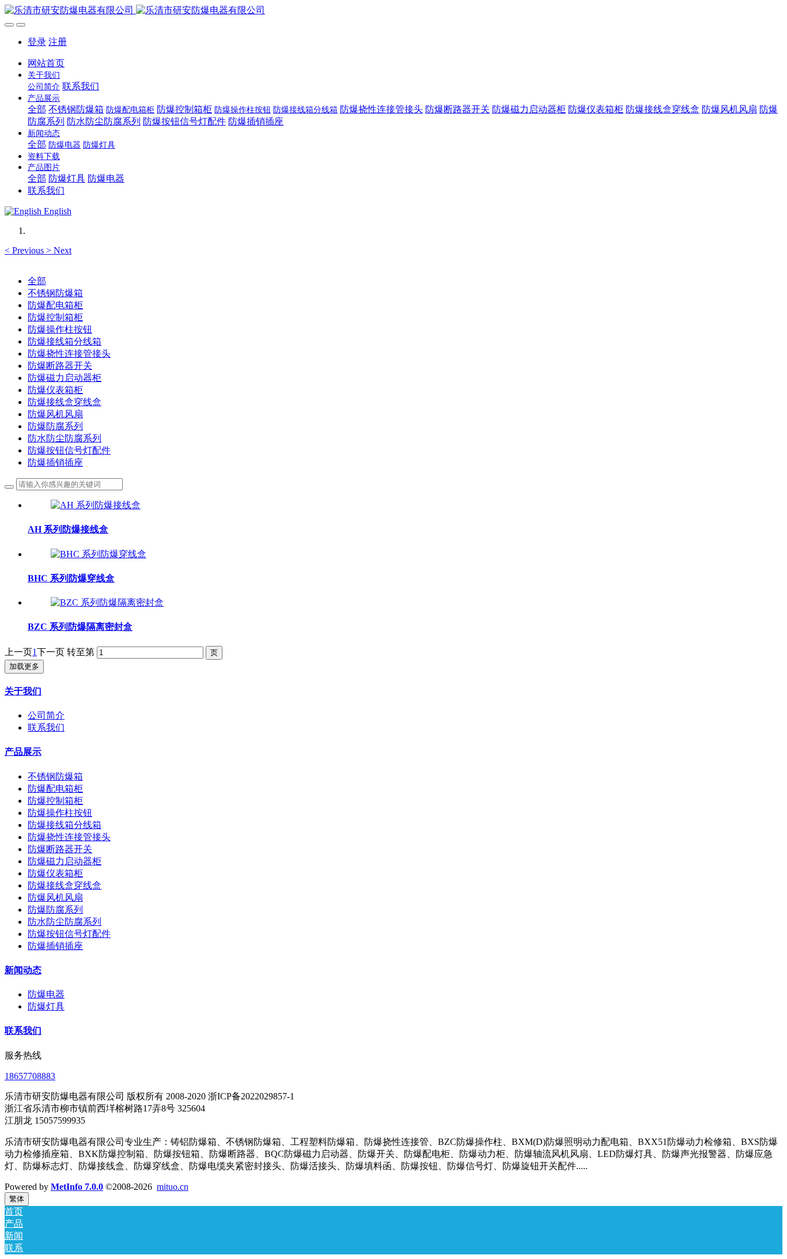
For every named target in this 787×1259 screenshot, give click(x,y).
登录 (37, 42)
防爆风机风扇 (55, 414)
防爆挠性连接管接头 (69, 353)
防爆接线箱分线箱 (64, 341)
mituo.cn (172, 1187)
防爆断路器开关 (60, 365)
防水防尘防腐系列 (64, 438)
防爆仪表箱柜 (55, 390)
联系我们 (46, 727)
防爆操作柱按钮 (60, 329)
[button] (25, 250)
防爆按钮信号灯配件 (69, 450)
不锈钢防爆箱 (55, 293)
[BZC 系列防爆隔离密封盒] (107, 602)
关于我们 (23, 691)
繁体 (16, 1198)
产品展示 (23, 752)
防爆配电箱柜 (55, 305)
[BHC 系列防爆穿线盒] (98, 554)
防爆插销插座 (55, 462)
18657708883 (30, 1076)
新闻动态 (23, 970)
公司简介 (46, 715)
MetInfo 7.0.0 (77, 1187)
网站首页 (46, 63)
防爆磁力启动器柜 (64, 378)
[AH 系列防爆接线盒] (96, 505)
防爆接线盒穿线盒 (64, 402)
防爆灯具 (46, 1006)
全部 (37, 109)
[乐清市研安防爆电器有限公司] (393, 11)
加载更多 (24, 666)
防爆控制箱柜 (55, 317)
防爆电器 (46, 994)
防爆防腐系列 (55, 426)
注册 (57, 42)
